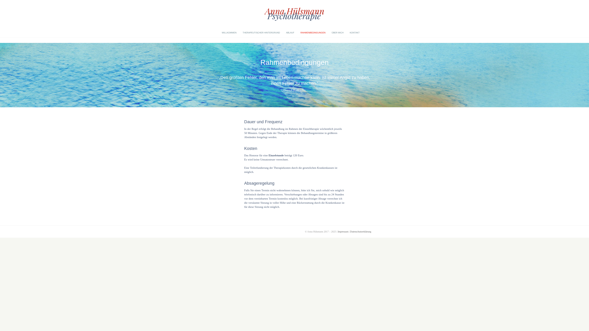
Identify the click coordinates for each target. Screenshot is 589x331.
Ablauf (290, 32)
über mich (338, 32)
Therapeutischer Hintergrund (261, 32)
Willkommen (229, 32)
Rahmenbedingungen (312, 32)
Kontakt (355, 32)
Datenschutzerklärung (360, 231)
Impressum (343, 231)
